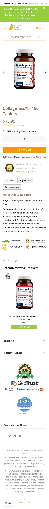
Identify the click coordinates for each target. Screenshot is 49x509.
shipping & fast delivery (21, 131)
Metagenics (22, 171)
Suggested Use (12, 187)
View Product (24, 327)
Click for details (25, 18)
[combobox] (24, 37)
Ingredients (25, 180)
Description (10, 180)
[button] (39, 37)
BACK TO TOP (24, 503)
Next (45, 72)
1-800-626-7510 (39, 3)
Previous (4, 72)
